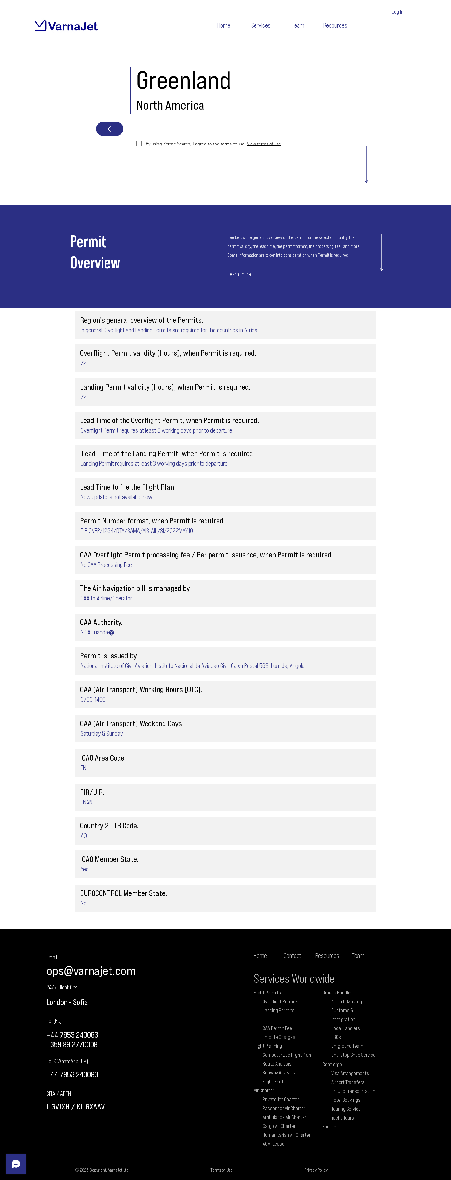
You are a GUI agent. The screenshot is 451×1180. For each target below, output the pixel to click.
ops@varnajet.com (91, 970)
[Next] (109, 129)
